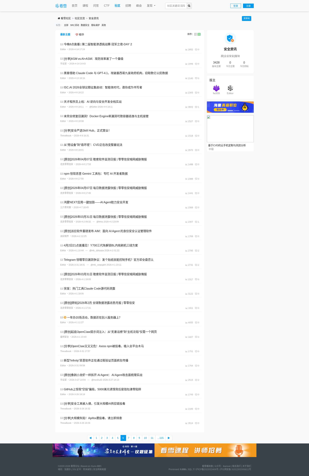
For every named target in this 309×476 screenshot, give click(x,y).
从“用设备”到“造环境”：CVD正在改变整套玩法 (93, 144)
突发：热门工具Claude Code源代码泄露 (89, 288)
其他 (104, 25)
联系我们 (236, 466)
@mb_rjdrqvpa (96, 250)
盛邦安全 (64, 337)
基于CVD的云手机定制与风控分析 (227, 145)
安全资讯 (94, 18)
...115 (160, 437)
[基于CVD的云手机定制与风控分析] (230, 128)
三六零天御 (65, 207)
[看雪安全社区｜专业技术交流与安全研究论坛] (61, 6)
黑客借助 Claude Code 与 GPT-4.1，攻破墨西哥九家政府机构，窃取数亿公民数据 (116, 73)
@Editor (93, 107)
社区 (117, 5)
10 (145, 437)
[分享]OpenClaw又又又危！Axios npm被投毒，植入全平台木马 (104, 346)
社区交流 (80, 18)
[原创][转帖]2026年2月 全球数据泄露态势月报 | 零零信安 (99, 302)
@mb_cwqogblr (98, 265)
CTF (107, 5)
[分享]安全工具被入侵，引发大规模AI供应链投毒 (94, 403)
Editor (63, 49)
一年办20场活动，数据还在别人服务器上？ (94, 317)
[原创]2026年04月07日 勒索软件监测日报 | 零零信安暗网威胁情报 (105, 159)
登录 (235, 5)
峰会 (139, 5)
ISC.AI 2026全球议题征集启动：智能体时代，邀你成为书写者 (103, 87)
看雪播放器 (207, 466)
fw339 (216, 93)
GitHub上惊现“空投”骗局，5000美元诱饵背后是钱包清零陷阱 (102, 389)
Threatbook (65, 135)
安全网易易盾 (99, 469)
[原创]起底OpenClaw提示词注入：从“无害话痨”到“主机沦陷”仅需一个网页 (110, 331)
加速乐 (67, 469)
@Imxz (100, 221)
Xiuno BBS (96, 466)
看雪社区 (65, 18)
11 (152, 437)
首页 (74, 5)
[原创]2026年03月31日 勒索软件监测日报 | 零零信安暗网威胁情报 (105, 274)
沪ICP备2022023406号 (207, 469)
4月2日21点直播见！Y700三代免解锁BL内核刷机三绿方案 (101, 245)
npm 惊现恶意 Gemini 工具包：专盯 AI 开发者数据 (96, 173)
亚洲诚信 (87, 469)
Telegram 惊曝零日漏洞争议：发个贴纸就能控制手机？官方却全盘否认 (109, 259)
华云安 (63, 63)
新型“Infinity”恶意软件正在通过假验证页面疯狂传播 (96, 360)
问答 (96, 5)
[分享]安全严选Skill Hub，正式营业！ (87, 130)
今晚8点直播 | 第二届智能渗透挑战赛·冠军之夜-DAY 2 (98, 44)
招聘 (128, 5)
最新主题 (65, 34)
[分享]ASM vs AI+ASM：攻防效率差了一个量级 (93, 58)
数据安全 (85, 25)
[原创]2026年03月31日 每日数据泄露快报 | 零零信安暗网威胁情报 (105, 216)
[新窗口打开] (62, 44)
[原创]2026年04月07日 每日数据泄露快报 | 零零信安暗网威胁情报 (105, 188)
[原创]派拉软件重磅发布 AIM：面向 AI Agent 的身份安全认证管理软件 (108, 231)
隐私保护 (95, 25)
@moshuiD (96, 380)
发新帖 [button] (246, 18)
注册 (248, 5)
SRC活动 (74, 25)
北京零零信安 (66, 164)
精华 (81, 34)
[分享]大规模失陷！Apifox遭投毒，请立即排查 (93, 417)
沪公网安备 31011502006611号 (235, 469)
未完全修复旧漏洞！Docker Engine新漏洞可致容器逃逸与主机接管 (106, 116)
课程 (85, 5)
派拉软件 (64, 236)
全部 (66, 25)
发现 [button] (150, 5)
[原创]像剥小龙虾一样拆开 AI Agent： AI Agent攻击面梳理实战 (103, 374)
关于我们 (246, 466)
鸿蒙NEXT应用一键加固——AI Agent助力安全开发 (96, 202)
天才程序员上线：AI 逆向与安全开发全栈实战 (93, 101)
